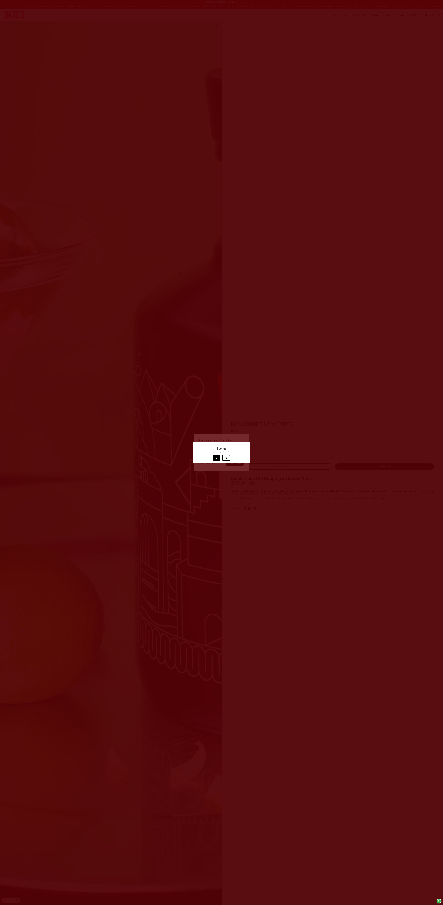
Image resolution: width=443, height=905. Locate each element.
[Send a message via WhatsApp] (439, 901)
